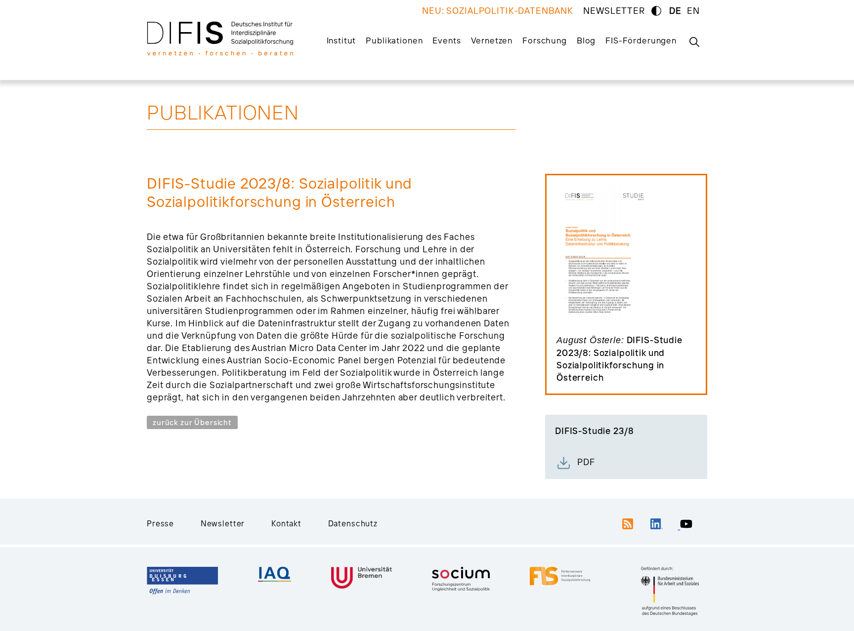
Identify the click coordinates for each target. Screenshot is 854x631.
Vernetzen (492, 40)
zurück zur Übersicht (192, 422)
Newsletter (223, 523)
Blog (586, 40)
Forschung (544, 40)
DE (675, 10)
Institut (341, 40)
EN (693, 10)
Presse (160, 523)
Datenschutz (353, 523)
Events (446, 40)
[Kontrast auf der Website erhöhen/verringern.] (656, 11)
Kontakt (286, 523)
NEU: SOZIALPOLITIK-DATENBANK (497, 10)
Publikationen (394, 40)
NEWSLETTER (614, 10)
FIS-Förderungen (641, 40)
